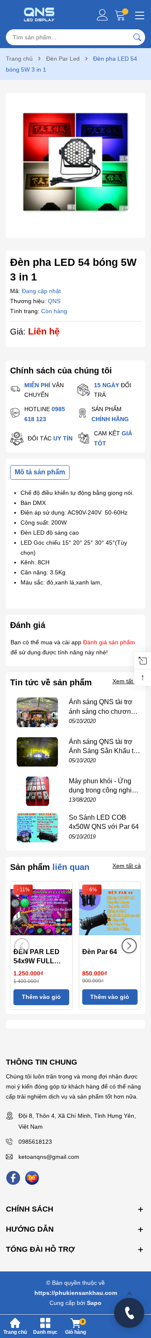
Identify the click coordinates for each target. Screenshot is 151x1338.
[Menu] (138, 14)
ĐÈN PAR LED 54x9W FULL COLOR (36, 961)
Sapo (94, 1302)
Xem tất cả (126, 681)
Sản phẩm (49, 867)
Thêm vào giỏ (41, 996)
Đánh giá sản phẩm (109, 642)
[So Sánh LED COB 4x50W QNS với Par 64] (37, 827)
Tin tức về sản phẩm (51, 682)
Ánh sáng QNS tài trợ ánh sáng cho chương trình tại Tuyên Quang (102, 711)
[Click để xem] (75, 162)
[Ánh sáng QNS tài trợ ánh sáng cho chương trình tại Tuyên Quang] (37, 712)
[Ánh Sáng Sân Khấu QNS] (39, 14)
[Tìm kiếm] (137, 37)
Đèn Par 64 (99, 951)
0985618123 (35, 1141)
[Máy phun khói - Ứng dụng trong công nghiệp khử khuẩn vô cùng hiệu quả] (37, 791)
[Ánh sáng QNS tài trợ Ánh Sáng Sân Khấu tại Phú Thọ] (37, 752)
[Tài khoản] (102, 15)
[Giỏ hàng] (121, 15)
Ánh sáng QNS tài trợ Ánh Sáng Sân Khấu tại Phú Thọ (104, 751)
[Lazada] (32, 1178)
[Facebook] (13, 1178)
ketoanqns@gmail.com (48, 1156)
